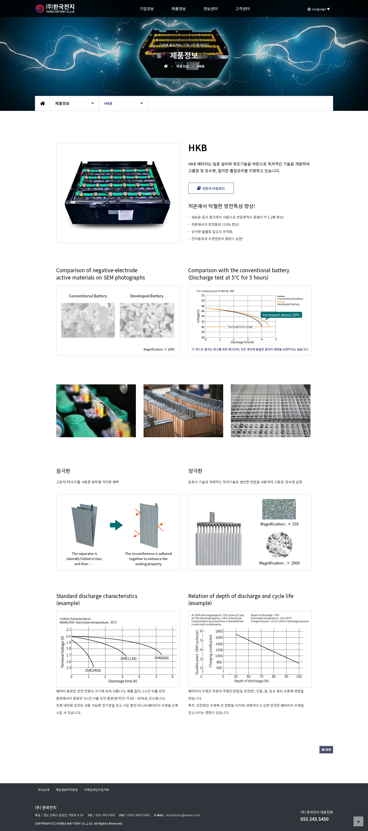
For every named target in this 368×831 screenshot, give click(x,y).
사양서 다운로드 (213, 188)
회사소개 (43, 790)
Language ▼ (320, 9)
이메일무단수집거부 (96, 790)
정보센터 (210, 8)
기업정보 (146, 8)
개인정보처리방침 (67, 790)
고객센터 (242, 8)
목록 (328, 749)
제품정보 (178, 8)
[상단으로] (358, 821)
